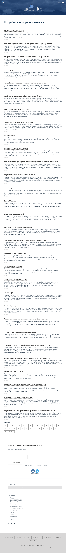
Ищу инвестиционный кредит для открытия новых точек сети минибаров (29, 411)
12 (46, 425)
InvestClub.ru (9, 537)
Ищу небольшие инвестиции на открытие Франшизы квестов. (25, 83)
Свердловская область (16, 506)
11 (42, 425)
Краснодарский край (16, 504)
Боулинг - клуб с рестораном (14, 30)
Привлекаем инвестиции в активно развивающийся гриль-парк (26, 319)
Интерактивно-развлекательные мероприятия (20, 332)
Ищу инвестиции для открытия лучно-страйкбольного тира (25, 384)
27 (51, 428)
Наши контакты (41, 545)
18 (14, 428)
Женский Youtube (10, 201)
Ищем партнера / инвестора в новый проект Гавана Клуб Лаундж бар (28, 44)
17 (10, 428)
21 (26, 428)
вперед (11, 431)
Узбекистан (13, 516)
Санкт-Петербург (15, 502)
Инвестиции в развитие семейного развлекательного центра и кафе (27, 345)
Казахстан (13, 514)
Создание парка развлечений (14, 214)
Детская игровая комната (13, 266)
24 (39, 428)
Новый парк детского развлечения (16, 70)
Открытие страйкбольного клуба (15, 280)
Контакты (33, 540)
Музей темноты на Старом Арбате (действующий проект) (24, 96)
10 (38, 425)
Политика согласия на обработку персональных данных (41, 547)
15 (58, 425)
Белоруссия (13, 510)
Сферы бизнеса (37, 537)
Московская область (16, 499)
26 (47, 428)
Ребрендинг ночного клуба (13, 371)
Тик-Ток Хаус (8, 293)
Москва (12, 497)
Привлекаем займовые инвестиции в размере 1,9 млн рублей (25, 240)
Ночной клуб (8, 188)
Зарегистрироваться (18, 457)
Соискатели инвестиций (23, 537)
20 (22, 428)
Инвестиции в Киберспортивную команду (18, 397)
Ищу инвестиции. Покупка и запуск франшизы (20, 175)
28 (56, 428)
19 (18, 428)
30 (5, 431)
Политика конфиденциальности (20, 547)
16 (5, 428)
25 (43, 428)
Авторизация (15, 462)
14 (54, 425)
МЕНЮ (59, 2)
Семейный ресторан (11, 306)
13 (50, 425)
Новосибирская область (17, 508)
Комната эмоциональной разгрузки (16, 109)
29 (60, 428)
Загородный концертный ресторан (16, 148)
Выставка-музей (9, 135)
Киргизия (12, 512)
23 (35, 428)
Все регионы (11, 523)
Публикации (47, 537)
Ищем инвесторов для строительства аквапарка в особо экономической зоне (31, 162)
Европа (12, 519)
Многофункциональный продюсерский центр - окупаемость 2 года (27, 358)
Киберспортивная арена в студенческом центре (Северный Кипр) (26, 57)
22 (30, 428)
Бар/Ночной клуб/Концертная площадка (18, 227)
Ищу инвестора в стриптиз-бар (15, 253)
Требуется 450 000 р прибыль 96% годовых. (19, 122)
